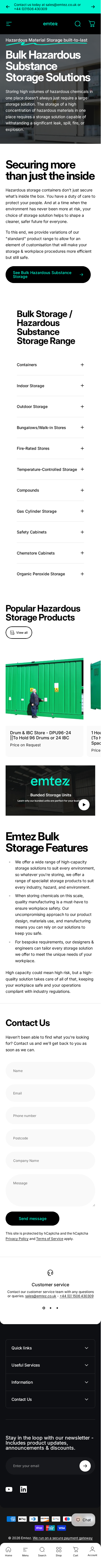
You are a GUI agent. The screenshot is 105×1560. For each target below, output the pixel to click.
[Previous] (8, 6)
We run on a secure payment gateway (63, 1538)
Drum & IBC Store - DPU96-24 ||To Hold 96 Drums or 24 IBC (40, 735)
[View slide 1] (43, 1308)
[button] (84, 804)
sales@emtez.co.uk (40, 1296)
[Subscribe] (85, 1466)
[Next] (93, 6)
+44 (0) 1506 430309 (77, 1296)
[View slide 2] (50, 1308)
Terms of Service (49, 1239)
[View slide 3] (57, 1308)
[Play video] (50, 790)
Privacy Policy (17, 1239)
